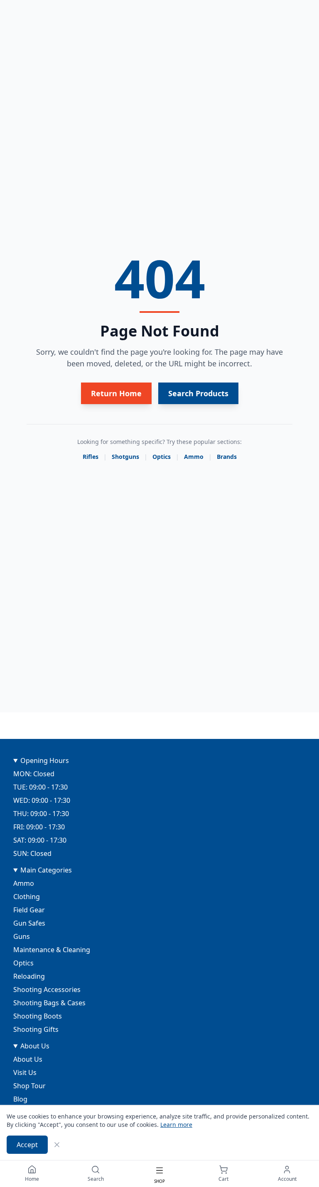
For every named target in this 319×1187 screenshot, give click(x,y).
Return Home (116, 393)
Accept (27, 1144)
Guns (21, 936)
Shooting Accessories (47, 989)
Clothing (26, 896)
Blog (20, 1099)
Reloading (29, 976)
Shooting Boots (37, 1016)
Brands (227, 457)
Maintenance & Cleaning (51, 949)
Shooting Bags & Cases (49, 1002)
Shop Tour (29, 1085)
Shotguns (125, 457)
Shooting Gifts (36, 1029)
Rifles (90, 457)
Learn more (176, 1125)
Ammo (194, 457)
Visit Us (25, 1072)
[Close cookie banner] (56, 1144)
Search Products (198, 393)
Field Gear (29, 909)
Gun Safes (29, 923)
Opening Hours (44, 760)
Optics (161, 457)
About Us (34, 1046)
